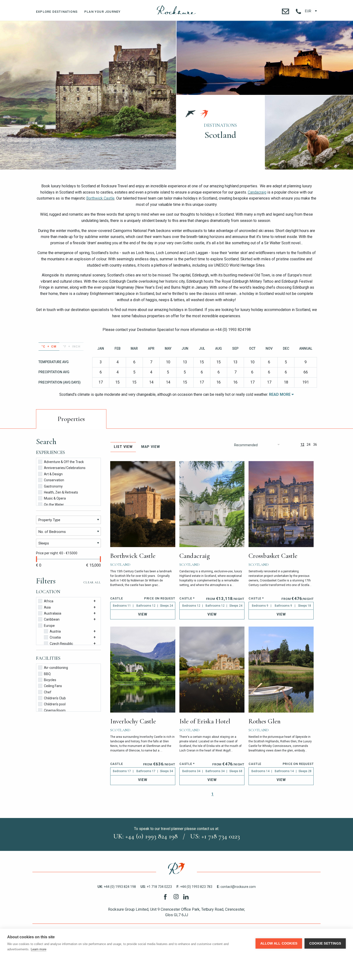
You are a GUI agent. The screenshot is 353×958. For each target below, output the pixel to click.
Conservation (54, 480)
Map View (150, 447)
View (142, 614)
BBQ (47, 674)
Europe (49, 626)
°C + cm (49, 346)
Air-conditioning (56, 668)
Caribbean (52, 619)
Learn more (38, 949)
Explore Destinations (57, 11)
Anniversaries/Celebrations (64, 468)
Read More (280, 394)
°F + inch (71, 346)
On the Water (54, 504)
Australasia (52, 613)
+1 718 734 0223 (156, 887)
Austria (55, 631)
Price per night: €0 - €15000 (56, 553)
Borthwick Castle (100, 198)
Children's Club (55, 698)
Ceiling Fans (53, 686)
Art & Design (53, 474)
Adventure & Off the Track (64, 462)
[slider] (36, 559)
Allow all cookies (278, 943)
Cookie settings (325, 943)
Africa (48, 601)
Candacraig (257, 192)
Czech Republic (61, 644)
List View (123, 447)
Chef (47, 692)
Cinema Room (55, 710)
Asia (47, 607)
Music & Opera (55, 498)
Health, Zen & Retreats (61, 492)
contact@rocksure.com (236, 887)
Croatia (55, 637)
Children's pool (55, 704)
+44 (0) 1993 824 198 (116, 887)
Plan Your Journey (102, 11)
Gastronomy (53, 486)
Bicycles (50, 680)
